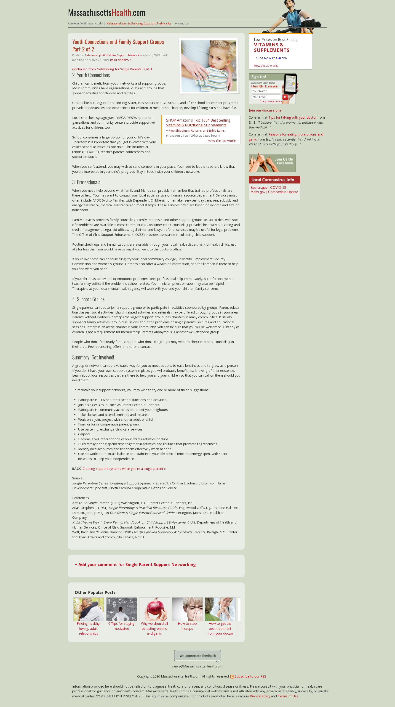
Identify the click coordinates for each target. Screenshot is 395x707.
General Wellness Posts (85, 23)
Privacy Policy (260, 696)
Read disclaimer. (121, 60)
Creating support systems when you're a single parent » (124, 468)
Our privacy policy (270, 101)
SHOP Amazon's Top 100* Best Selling (198, 123)
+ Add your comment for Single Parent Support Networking (135, 564)
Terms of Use (288, 696)
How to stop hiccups (187, 625)
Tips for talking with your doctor (292, 117)
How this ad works (222, 140)
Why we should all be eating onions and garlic (154, 628)
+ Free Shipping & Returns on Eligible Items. (195, 130)
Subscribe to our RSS (250, 676)
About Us (182, 23)
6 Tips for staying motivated (121, 625)
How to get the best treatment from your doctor (220, 628)
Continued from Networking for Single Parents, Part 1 (112, 69)
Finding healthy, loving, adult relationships (88, 628)
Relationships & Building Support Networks (139, 23)
